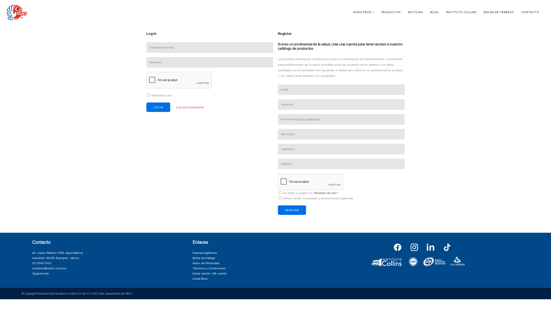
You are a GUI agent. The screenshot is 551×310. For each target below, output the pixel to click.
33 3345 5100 (41, 263)
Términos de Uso (325, 193)
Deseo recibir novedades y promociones (317, 198)
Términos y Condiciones (209, 268)
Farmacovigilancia (205, 253)
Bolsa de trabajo (204, 258)
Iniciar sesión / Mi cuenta (209, 273)
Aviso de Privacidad (206, 263)
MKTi (129, 293)
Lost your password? (190, 107)
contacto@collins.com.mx (49, 268)
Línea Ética (200, 279)
